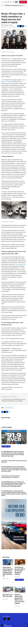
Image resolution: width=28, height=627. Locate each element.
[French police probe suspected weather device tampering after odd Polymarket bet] (8, 562)
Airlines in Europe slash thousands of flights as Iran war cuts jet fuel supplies (19, 599)
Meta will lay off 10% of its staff (7, 595)
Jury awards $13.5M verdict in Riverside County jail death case (14, 461)
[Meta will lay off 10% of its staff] (8, 590)
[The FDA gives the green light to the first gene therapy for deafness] (20, 562)
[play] (2, 625)
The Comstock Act (20, 264)
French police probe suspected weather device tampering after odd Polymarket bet (8, 571)
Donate (24, 2)
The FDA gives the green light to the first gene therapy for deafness (20, 570)
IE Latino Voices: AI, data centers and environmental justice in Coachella (10, 476)
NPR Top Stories (9, 407)
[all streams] (26, 625)
